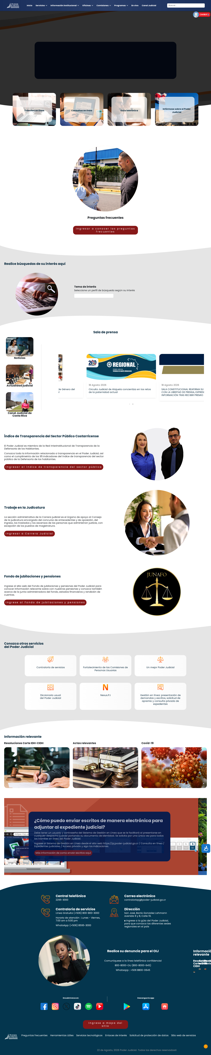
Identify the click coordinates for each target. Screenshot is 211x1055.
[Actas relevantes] (105, 767)
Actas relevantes (84, 743)
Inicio (29, 5)
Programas (120, 5)
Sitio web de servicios (183, 1035)
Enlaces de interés (116, 1035)
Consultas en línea (81, 110)
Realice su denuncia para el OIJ (133, 951)
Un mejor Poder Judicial (160, 667)
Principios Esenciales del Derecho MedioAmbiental (96, 817)
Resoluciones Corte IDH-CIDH (23, 743)
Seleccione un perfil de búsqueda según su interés (104, 290)
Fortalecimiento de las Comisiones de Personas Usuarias (105, 669)
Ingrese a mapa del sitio (105, 1024)
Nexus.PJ (105, 695)
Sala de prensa (105, 332)
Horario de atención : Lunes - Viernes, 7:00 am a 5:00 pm (78, 919)
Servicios (40, 5)
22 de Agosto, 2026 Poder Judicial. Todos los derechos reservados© (137, 1050)
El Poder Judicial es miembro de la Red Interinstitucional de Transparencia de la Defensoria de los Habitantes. (52, 447)
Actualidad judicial (20, 385)
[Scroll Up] (206, 1046)
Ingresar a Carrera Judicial (29, 533)
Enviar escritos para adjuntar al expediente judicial (76, 67)
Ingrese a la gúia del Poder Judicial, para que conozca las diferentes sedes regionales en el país (147, 923)
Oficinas (86, 5)
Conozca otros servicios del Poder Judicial (24, 645)
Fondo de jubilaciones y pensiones (32, 576)
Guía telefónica (129, 110)
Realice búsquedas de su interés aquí (34, 263)
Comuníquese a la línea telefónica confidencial (133, 960)
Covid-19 (147, 743)
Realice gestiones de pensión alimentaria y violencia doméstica (98, 50)
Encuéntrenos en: (71, 998)
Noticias (19, 358)
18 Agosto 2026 (71, 385)
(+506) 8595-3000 (80, 925)
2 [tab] (133, 404)
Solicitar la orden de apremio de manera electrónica (69, 61)
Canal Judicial (149, 5)
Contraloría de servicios (50, 667)
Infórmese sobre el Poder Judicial (177, 110)
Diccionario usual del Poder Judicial (50, 697)
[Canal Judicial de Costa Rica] (19, 402)
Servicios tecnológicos (89, 1035)
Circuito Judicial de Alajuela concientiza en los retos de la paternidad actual (93, 391)
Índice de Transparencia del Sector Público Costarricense (51, 436)
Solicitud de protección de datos (149, 1035)
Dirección (132, 909)
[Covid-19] (174, 767)
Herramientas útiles (62, 1035)
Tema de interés (85, 286)
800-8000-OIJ (123, 965)
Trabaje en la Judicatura (24, 507)
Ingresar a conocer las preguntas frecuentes (105, 230)
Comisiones (102, 5)
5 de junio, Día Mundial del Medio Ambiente (66, 822)
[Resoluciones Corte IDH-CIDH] (36, 767)
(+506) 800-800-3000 (86, 913)
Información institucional (64, 5)
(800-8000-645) (141, 965)
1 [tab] (129, 404)
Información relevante (23, 736)
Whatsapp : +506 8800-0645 (133, 970)
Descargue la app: (145, 998)
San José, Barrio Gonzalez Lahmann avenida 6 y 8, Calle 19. (145, 914)
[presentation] (129, 404)
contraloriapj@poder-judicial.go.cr (145, 899)
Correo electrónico (139, 896)
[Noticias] (19, 347)
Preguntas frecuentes (105, 217)
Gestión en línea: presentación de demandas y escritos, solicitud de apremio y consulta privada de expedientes (160, 700)
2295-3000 (62, 899)
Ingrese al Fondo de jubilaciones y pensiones (45, 602)
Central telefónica (71, 896)
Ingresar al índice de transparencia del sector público (54, 467)
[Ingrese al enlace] (201, 14)
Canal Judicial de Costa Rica (20, 414)
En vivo (134, 5)
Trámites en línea (34, 110)
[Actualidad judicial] (19, 374)
